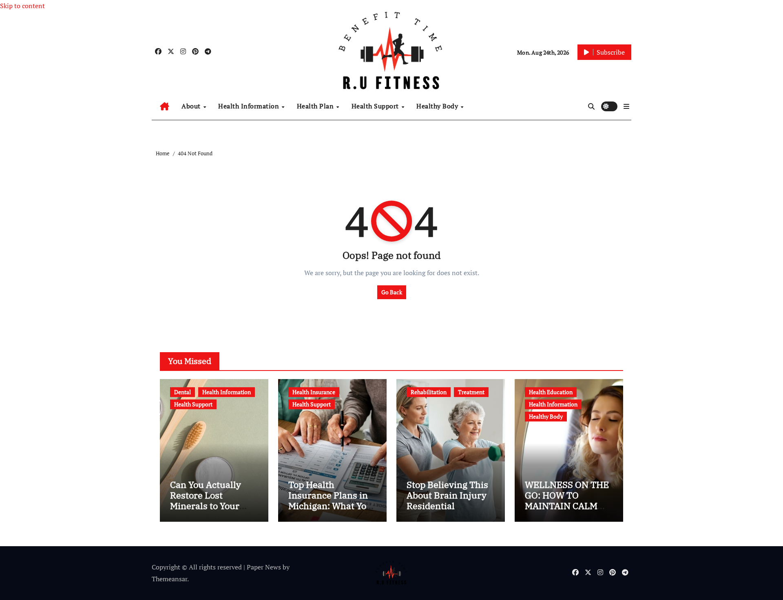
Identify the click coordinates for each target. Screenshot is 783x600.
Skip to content (22, 5)
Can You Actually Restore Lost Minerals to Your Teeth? (205, 501)
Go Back (391, 292)
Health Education (551, 392)
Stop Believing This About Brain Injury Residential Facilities (447, 501)
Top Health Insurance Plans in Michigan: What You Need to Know (330, 501)
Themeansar (169, 578)
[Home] (164, 106)
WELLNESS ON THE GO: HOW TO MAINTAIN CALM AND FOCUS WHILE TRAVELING (567, 506)
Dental (182, 392)
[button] (626, 106)
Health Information (249, 105)
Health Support (376, 105)
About (191, 105)
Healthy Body (438, 105)
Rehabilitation (429, 392)
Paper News (264, 566)
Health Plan (316, 105)
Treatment (471, 392)
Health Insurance (313, 392)
